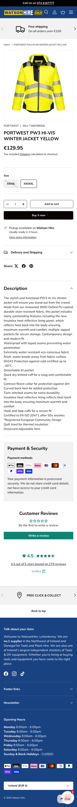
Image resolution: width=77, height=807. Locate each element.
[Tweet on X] (16, 266)
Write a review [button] (38, 535)
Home (7, 45)
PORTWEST (11, 125)
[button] (63, 12)
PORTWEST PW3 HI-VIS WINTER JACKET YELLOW (40, 45)
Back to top (38, 611)
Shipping (25, 154)
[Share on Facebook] (23, 266)
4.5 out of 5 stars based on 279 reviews (38, 564)
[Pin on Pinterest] (31, 266)
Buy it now (38, 215)
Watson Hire (18, 797)
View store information (22, 237)
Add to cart (51, 204)
